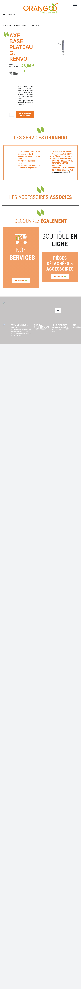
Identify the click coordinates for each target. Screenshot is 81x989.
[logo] (40, 3)
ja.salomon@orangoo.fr (61, 172)
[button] (43, 254)
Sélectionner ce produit (25, 114)
